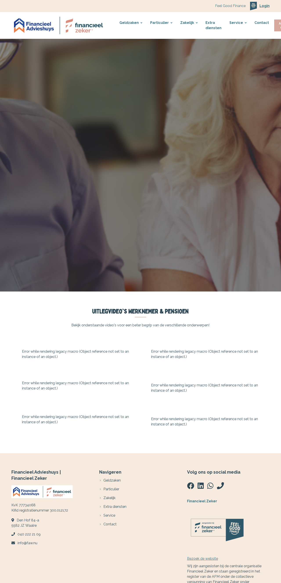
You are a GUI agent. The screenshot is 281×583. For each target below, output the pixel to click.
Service (236, 23)
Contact (261, 23)
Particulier (159, 23)
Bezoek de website (202, 558)
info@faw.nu (27, 543)
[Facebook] (190, 487)
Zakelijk (187, 23)
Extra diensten (213, 25)
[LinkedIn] (201, 487)
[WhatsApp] (210, 487)
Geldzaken (129, 23)
